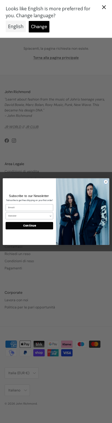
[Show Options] (50, 216)
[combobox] (28, 216)
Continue (29, 225)
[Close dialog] (105, 181)
